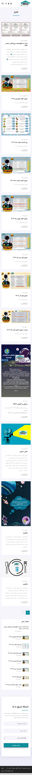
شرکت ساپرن (4, 771)
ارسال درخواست (16, 745)
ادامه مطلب (24, 68)
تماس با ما (8, 768)
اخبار (20, 768)
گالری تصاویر (15, 768)
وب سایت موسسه (27, 768)
